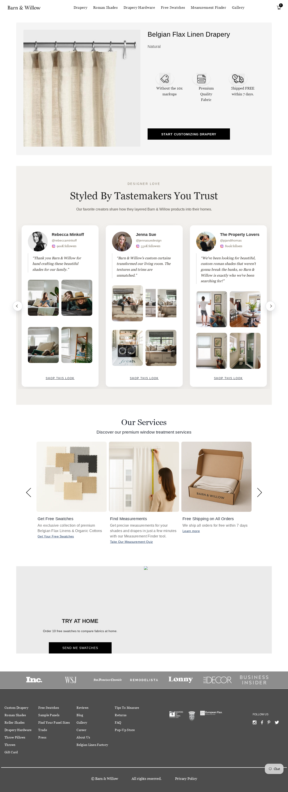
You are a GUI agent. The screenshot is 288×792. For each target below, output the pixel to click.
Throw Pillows (14, 737)
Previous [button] (28, 492)
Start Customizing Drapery (188, 134)
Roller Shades (14, 722)
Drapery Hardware (139, 7)
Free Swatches (173, 7)
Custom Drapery (16, 707)
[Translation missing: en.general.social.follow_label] (254, 723)
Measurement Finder (208, 7)
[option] (60, 306)
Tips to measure (127, 707)
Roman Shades (105, 7)
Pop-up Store (125, 730)
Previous (17, 306)
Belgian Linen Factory (92, 745)
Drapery (80, 7)
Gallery (238, 7)
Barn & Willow (106, 778)
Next (270, 306)
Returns (120, 715)
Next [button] (259, 492)
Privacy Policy (186, 778)
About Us (83, 737)
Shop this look (60, 378)
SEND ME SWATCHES (80, 648)
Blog (79, 715)
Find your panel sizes (54, 722)
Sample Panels (48, 715)
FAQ (118, 722)
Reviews (82, 707)
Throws (10, 745)
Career (81, 730)
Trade (42, 730)
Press (42, 737)
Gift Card (11, 752)
